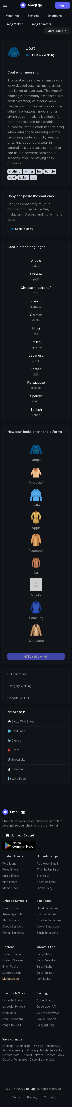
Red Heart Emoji (47, 863)
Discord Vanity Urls (42, 1059)
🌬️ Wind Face (16, 778)
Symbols (33, 15)
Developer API (46, 1006)
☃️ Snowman (15, 769)
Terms (16, 1097)
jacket (23, 177)
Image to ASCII (11, 1025)
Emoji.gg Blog (46, 1025)
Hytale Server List (51, 1050)
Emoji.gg (17, 812)
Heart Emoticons (47, 908)
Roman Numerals (13, 932)
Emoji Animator (41, 24)
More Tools (55, 30)
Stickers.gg (53, 1045)
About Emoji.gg (46, 1000)
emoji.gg (34, 5)
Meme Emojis (11, 888)
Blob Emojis (9, 881)
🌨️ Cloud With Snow (20, 721)
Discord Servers (32, 1055)
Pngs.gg (32, 1050)
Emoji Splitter (45, 972)
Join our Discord (22, 835)
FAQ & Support (46, 1019)
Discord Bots (10, 1055)
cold (12, 177)
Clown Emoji (45, 888)
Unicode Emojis (12, 1000)
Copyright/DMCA (48, 1012)
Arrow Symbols (12, 914)
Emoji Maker (14, 24)
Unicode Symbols (14, 1006)
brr (39, 171)
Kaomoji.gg (23, 1045)
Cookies (49, 1097)
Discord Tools (54, 1055)
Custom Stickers (13, 960)
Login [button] (62, 5)
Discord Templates (14, 1059)
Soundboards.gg (13, 1050)
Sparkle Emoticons (49, 920)
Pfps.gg (38, 1045)
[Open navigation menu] (5, 5)
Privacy (32, 1097)
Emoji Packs (10, 966)
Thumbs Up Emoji (48, 869)
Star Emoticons (46, 914)
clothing (14, 171)
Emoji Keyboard (12, 1019)
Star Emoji (43, 875)
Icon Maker (44, 978)
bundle (50, 171)
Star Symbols (11, 920)
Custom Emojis (11, 954)
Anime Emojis (10, 875)
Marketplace (10, 978)
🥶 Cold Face (16, 731)
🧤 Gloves (14, 740)
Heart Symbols (12, 908)
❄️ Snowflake (16, 759)
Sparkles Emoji (46, 881)
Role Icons (9, 863)
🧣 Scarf (13, 750)
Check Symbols (12, 926)
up (33, 177)
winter (28, 171)
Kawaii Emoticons (48, 926)
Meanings (13, 15)
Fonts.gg (8, 1045)
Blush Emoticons (47, 932)
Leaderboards (11, 972)
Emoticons (54, 15)
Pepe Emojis (10, 869)
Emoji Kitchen (45, 966)
